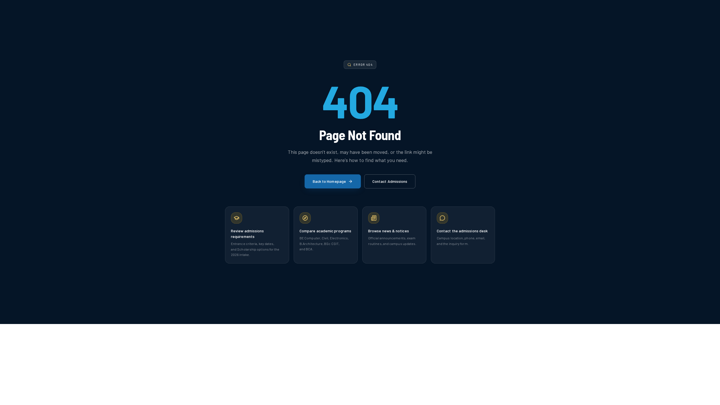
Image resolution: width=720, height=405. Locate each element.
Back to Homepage (329, 181)
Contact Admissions (389, 181)
